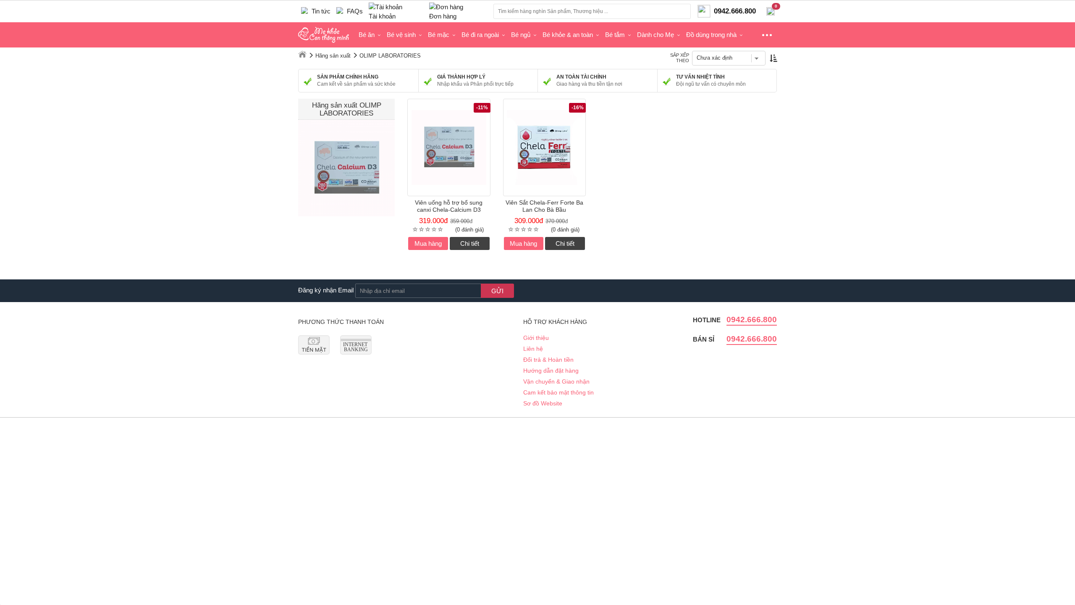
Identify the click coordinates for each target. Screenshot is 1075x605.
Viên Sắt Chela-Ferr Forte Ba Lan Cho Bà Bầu (544, 206)
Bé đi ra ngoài (480, 34)
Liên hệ (533, 348)
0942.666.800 (751, 319)
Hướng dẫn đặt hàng (551, 370)
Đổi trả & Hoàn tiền (548, 359)
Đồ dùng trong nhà (711, 34)
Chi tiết (469, 243)
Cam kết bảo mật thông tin (558, 392)
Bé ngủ (520, 34)
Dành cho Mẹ (655, 34)
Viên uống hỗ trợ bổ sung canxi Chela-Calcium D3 (448, 206)
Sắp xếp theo (679, 58)
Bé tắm (615, 34)
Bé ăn (367, 34)
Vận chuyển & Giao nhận (556, 381)
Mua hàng (428, 243)
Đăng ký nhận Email (326, 290)
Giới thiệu (536, 337)
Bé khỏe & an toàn (568, 34)
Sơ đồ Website (542, 403)
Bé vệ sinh (401, 34)
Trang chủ (302, 54)
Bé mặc (438, 34)
